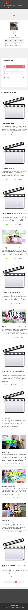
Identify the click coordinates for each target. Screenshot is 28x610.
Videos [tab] (15, 66)
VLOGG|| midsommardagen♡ (11, 248)
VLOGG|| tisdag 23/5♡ (9, 486)
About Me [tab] (9, 70)
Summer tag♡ (6, 452)
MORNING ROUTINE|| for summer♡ (13, 124)
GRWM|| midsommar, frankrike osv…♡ (14, 327)
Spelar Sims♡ (6, 418)
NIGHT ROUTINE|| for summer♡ (12, 169)
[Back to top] (23, 607)
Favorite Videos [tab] (15, 74)
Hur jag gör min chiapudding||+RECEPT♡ (14, 213)
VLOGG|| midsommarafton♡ (11, 293)
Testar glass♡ (6, 520)
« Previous (6, 582)
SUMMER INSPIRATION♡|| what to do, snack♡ (13, 566)
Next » (22, 582)
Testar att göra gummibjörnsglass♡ (13, 372)
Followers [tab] (15, 77)
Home (4, 5)
